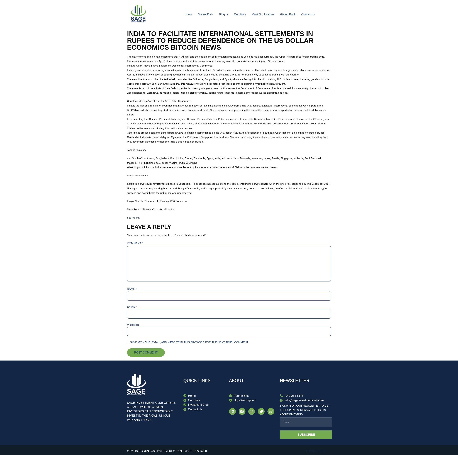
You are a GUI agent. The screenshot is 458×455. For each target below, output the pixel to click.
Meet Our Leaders (263, 14)
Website (133, 324)
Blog (222, 14)
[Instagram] (251, 411)
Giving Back (288, 14)
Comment (135, 243)
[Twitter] (261, 411)
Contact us (308, 14)
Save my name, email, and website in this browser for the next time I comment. (189, 342)
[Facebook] (242, 411)
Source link (133, 217)
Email (132, 306)
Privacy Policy (316, 451)
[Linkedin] (232, 411)
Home (188, 14)
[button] (223, 14)
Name (132, 288)
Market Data (205, 14)
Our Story (240, 14)
